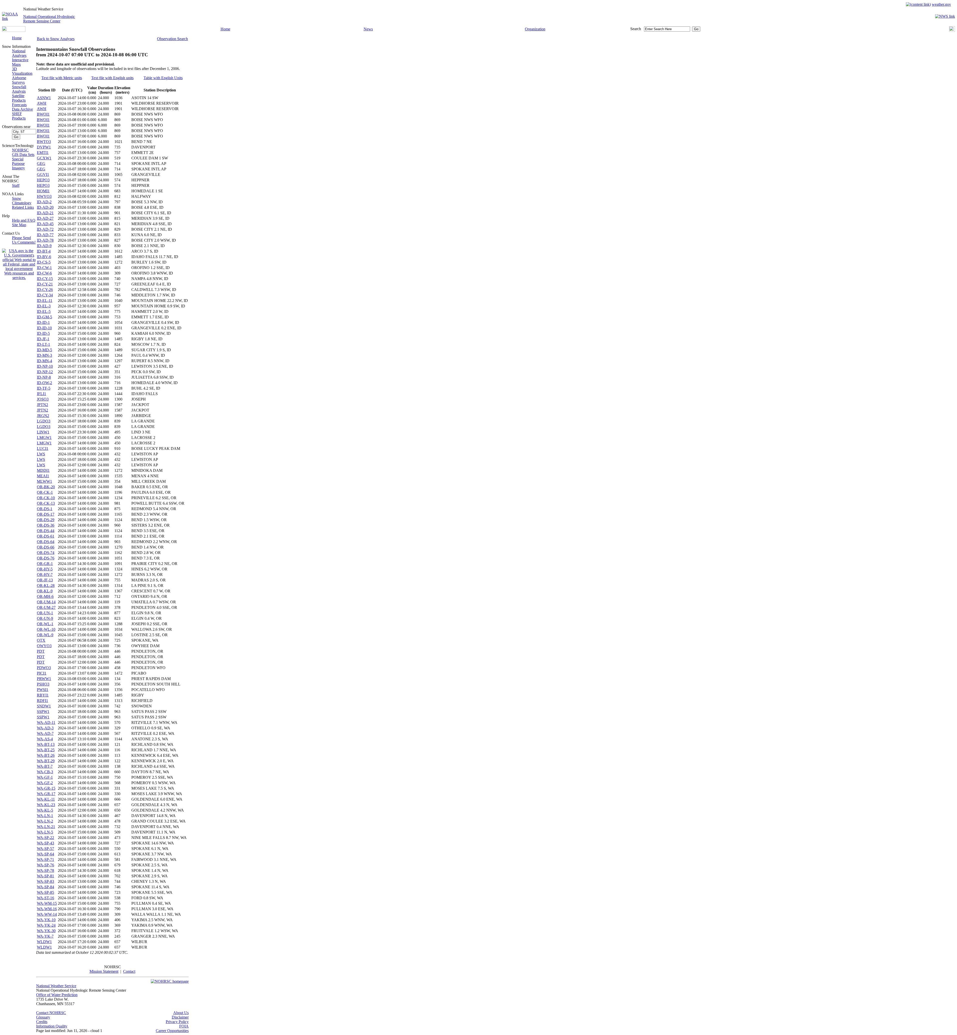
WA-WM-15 (47, 903)
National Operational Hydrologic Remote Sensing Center (49, 18)
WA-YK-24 (46, 925)
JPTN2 (42, 405)
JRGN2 (43, 416)
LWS (41, 454)
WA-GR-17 (46, 794)
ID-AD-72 (45, 229)
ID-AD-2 (44, 202)
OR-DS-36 (45, 525)
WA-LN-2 (45, 821)
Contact (129, 971)
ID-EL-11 (44, 300)
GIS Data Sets (23, 154)
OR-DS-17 (45, 514)
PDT (41, 651)
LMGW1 (44, 437)
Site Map (19, 225)
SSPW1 (43, 711)
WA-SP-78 (45, 870)
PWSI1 (42, 690)
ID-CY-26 (45, 289)
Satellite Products (19, 98)
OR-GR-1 (45, 563)
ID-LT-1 (43, 344)
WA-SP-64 (45, 854)
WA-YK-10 (46, 920)
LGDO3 (43, 421)
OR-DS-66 (45, 547)
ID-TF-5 (43, 388)
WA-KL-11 (46, 799)
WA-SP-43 (45, 843)
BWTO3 (44, 141)
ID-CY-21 (45, 284)
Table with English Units (163, 78)
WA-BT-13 (46, 744)
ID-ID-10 (44, 328)
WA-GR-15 (46, 788)
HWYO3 (44, 196)
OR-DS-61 (45, 536)
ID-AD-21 (45, 213)
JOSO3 (43, 399)
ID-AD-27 (45, 218)
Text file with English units (112, 78)
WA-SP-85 (45, 892)
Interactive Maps (20, 62)
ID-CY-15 (45, 278)
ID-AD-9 (44, 246)
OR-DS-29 (45, 520)
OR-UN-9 (45, 618)
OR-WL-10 (46, 629)
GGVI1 (43, 174)
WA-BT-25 (46, 750)
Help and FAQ (23, 220)
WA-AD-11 (46, 722)
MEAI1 (43, 476)
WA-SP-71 (45, 859)
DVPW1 (44, 147)
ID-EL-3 (44, 306)
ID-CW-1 (44, 268)
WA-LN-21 (46, 827)
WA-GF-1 (45, 777)
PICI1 (41, 673)
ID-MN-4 (44, 361)
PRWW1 (44, 679)
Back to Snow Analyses (56, 39)
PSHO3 (43, 684)
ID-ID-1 (43, 322)
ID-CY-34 (45, 295)
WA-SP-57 (45, 848)
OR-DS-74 (45, 553)
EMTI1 (43, 152)
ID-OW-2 (44, 383)
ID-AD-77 (45, 235)
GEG (41, 163)
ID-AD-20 (45, 207)
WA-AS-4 (45, 739)
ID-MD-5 (44, 350)
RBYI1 (43, 695)
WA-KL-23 (46, 805)
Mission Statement (103, 971)
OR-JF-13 (45, 580)
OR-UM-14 (46, 602)
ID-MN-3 (44, 355)
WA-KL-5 (45, 810)
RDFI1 (42, 700)
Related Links (23, 207)
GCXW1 (44, 158)
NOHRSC (20, 150)
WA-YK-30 (46, 931)
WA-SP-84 (45, 887)
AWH (41, 103)
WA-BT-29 (46, 761)
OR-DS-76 (45, 558)
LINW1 (43, 432)
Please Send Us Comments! (24, 240)
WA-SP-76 (45, 865)
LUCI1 (42, 448)
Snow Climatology (21, 200)
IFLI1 (41, 394)
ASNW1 (44, 98)
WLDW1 (44, 942)
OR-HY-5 (45, 569)
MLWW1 (44, 481)
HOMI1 (43, 191)
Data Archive (22, 109)
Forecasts (19, 105)
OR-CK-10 (46, 498)
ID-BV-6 (44, 257)
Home (225, 29)
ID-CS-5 (44, 262)
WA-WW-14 (47, 914)
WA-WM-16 (47, 909)
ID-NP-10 (45, 366)
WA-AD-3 (45, 728)
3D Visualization (22, 71)
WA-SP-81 (45, 876)
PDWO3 (44, 668)
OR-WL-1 (45, 624)
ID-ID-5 (43, 333)
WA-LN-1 (45, 816)
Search (635, 29)
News (368, 29)
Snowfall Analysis (19, 89)
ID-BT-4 (44, 251)
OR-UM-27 (46, 607)
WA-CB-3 (45, 772)
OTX (41, 640)
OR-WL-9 (45, 635)
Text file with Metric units (61, 78)
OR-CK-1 (45, 492)
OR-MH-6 (45, 596)
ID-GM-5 (44, 317)
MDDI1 (43, 470)
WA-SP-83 (45, 881)
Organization (535, 29)
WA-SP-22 (45, 837)
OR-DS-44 (45, 531)
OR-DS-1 (44, 509)
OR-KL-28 (46, 585)
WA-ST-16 (45, 898)
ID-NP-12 (45, 372)
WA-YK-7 (45, 936)
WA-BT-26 (46, 755)
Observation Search (172, 39)
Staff (15, 185)
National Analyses (19, 53)
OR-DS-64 (45, 542)
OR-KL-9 (45, 591)
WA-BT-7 (45, 766)
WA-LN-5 (45, 832)
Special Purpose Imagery (18, 163)
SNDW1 (44, 706)
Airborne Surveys (19, 80)
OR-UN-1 (45, 613)
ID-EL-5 (44, 311)
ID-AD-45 (45, 224)
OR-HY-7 (45, 574)
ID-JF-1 (43, 339)
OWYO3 (44, 646)
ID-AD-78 (45, 240)
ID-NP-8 (44, 377)
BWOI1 (43, 114)
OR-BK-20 (46, 487)
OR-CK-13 (46, 503)
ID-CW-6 (44, 273)
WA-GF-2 (45, 783)
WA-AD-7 (45, 733)
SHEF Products (19, 116)
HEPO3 (43, 180)
